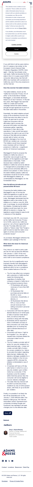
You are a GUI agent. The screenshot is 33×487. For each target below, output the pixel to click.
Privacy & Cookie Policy (17, 481)
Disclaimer (5, 481)
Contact (4, 467)
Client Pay (26, 467)
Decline (16, 54)
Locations (11, 467)
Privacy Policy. (23, 28)
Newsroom (18, 467)
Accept (17, 49)
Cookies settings (17, 44)
